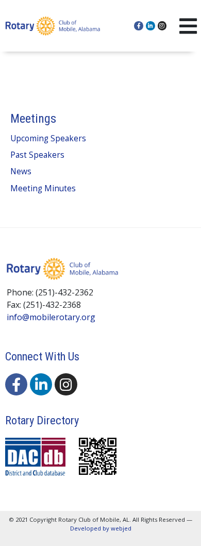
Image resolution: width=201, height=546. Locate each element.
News (20, 171)
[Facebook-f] (138, 25)
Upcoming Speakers (48, 138)
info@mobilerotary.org (51, 317)
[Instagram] (162, 25)
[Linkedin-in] (150, 25)
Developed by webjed (100, 528)
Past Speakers (37, 155)
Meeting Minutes (43, 188)
